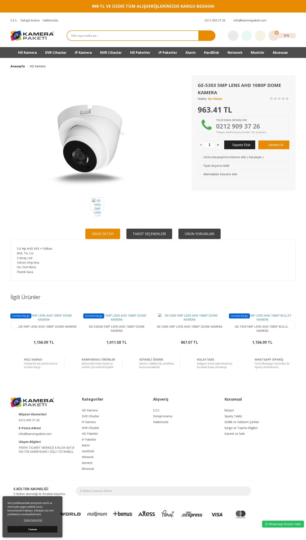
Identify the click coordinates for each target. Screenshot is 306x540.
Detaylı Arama (30, 20)
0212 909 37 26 (214, 20)
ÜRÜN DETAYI (103, 234)
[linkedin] (290, 491)
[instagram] (277, 20)
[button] (291, 324)
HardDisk (88, 451)
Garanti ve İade (234, 434)
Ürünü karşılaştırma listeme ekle (224, 157)
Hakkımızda (50, 20)
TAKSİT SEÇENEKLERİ (149, 234)
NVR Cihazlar (90, 428)
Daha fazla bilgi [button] (33, 520)
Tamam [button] (32, 529)
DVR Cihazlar (90, 416)
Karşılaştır (255, 157)
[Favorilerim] (246, 36)
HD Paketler (140, 52)
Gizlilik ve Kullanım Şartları (241, 422)
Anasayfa (17, 66)
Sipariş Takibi (233, 416)
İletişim (229, 410)
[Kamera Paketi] (32, 35)
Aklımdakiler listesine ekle (220, 174)
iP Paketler (89, 439)
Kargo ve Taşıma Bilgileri (241, 428)
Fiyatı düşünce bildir (216, 166)
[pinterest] (293, 20)
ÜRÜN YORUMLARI (199, 234)
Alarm (86, 445)
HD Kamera (37, 66)
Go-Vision (215, 99)
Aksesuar (280, 52)
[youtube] (288, 20)
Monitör (87, 463)
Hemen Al (275, 145)
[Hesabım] (260, 36)
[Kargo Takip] (233, 36)
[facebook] (271, 20)
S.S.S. (13, 20)
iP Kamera (89, 422)
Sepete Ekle (240, 145)
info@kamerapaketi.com (249, 20)
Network (235, 52)
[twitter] (282, 20)
